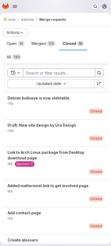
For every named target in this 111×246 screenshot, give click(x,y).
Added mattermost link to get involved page (48, 185)
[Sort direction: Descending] (99, 83)
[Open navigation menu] (15, 6)
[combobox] (51, 83)
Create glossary (23, 240)
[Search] (99, 73)
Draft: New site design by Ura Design (42, 125)
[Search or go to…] (95, 6)
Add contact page (24, 213)
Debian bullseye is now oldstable (39, 98)
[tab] (15, 43)
